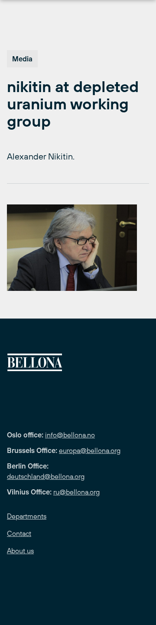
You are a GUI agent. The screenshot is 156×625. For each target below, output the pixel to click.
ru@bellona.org (76, 492)
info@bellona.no (70, 435)
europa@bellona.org (89, 450)
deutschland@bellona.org (45, 476)
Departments (26, 516)
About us (20, 551)
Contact (19, 533)
